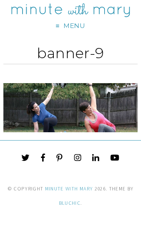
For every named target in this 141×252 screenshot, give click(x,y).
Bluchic (69, 203)
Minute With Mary (69, 189)
